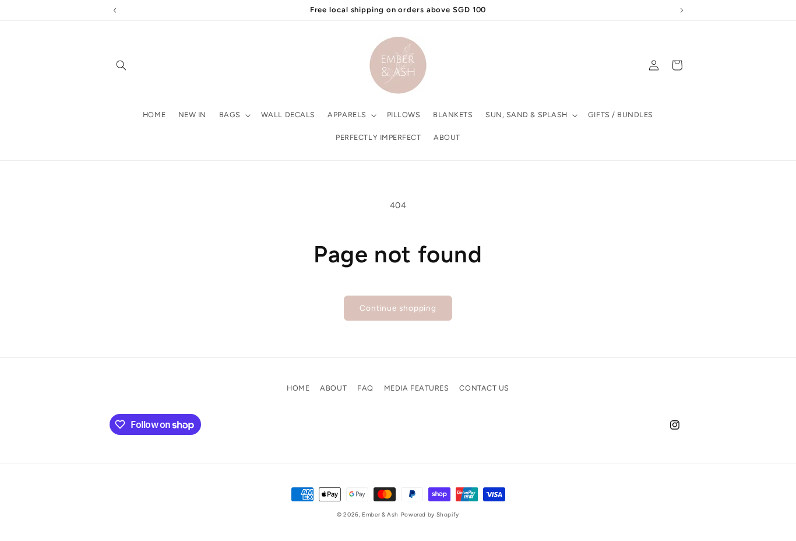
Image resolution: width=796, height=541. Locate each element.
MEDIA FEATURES (416, 388)
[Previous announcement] (115, 10)
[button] (121, 65)
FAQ (365, 388)
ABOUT (333, 388)
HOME (298, 388)
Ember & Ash (380, 514)
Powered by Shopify (430, 514)
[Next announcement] (682, 10)
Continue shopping (398, 307)
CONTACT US (484, 388)
